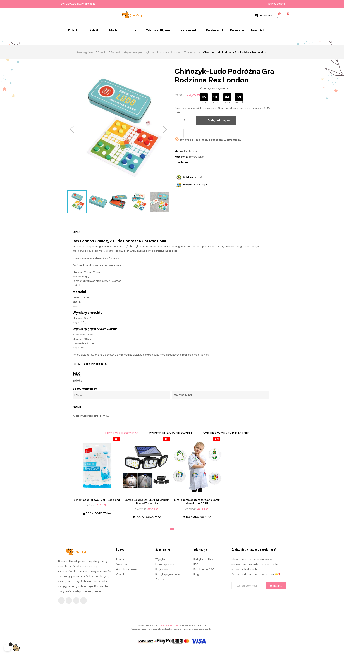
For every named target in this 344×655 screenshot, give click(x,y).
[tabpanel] (97, 478)
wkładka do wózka (196, 629)
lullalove (161, 629)
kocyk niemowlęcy (180, 629)
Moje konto (123, 564)
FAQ (196, 564)
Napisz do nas (276, 4)
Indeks (77, 380)
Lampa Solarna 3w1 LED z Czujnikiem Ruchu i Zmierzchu (147, 501)
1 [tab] (172, 529)
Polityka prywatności (167, 574)
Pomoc (120, 559)
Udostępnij (192, 162)
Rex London (191, 151)
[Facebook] (61, 600)
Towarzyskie (196, 156)
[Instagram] (69, 600)
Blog (196, 574)
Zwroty (159, 579)
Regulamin (161, 569)
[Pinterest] (83, 600)
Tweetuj (197, 162)
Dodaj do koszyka (219, 120)
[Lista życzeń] (278, 15)
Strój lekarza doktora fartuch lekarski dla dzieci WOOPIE (197, 501)
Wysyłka (160, 559)
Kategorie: (181, 156)
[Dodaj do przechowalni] (179, 133)
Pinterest (202, 162)
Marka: (179, 151)
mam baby (209, 629)
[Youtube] (76, 600)
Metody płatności (165, 564)
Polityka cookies (203, 559)
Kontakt (121, 574)
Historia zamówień (127, 569)
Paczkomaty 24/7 (204, 569)
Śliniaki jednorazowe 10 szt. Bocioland (97, 499)
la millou (169, 629)
